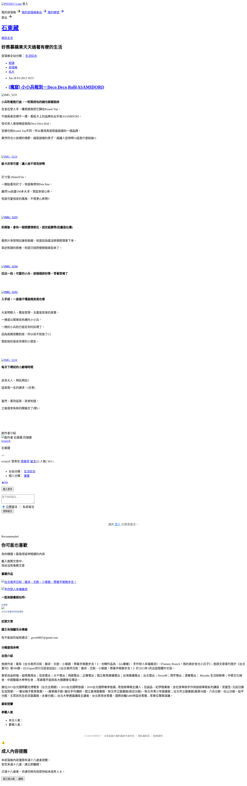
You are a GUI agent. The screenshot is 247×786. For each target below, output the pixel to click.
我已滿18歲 (9, 779)
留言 (33, 461)
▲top (4, 482)
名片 (11, 71)
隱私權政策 (144, 736)
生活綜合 (31, 55)
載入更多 (7, 489)
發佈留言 (7, 511)
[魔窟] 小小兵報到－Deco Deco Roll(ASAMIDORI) (56, 87)
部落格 (13, 67)
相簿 (11, 63)
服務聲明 (158, 736)
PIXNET (96, 736)
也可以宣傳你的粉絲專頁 (12, 612)
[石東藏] (2, 608)
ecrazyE (6, 440)
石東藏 (10, 28)
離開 (20, 779)
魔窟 (27, 475)
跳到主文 (7, 38)
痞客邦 (25, 461)
